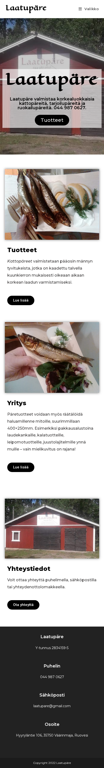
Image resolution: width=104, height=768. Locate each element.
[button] (52, 120)
